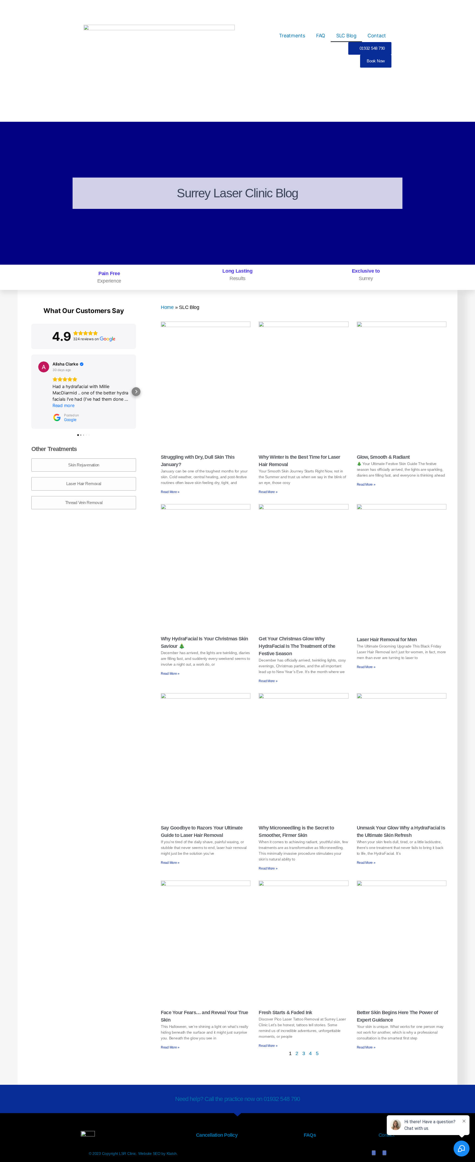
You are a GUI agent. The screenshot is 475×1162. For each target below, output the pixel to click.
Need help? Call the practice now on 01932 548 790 (237, 1098)
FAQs (310, 1135)
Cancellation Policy (217, 1135)
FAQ (320, 35)
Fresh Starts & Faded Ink (285, 1012)
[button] (31, 391)
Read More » (170, 492)
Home (167, 307)
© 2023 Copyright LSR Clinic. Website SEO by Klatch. (133, 1153)
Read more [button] (63, 405)
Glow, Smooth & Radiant (383, 457)
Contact (377, 35)
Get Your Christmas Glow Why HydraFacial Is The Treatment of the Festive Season (297, 646)
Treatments (292, 35)
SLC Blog (346, 35)
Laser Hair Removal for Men (387, 639)
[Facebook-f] (384, 1153)
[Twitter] (374, 1153)
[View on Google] (43, 366)
